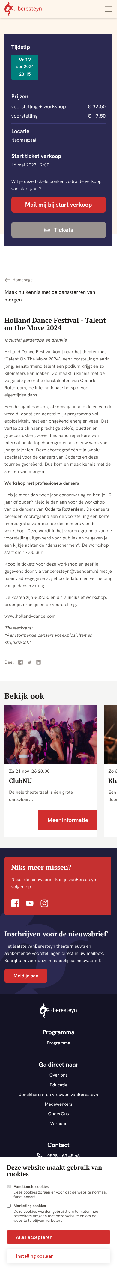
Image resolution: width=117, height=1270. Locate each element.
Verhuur (58, 1123)
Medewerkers (58, 1104)
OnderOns (58, 1113)
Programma (58, 1042)
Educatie (58, 1084)
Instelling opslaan (35, 1256)
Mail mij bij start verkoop (58, 204)
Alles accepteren (34, 1237)
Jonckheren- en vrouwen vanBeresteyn (58, 1094)
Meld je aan (26, 976)
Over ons (59, 1074)
